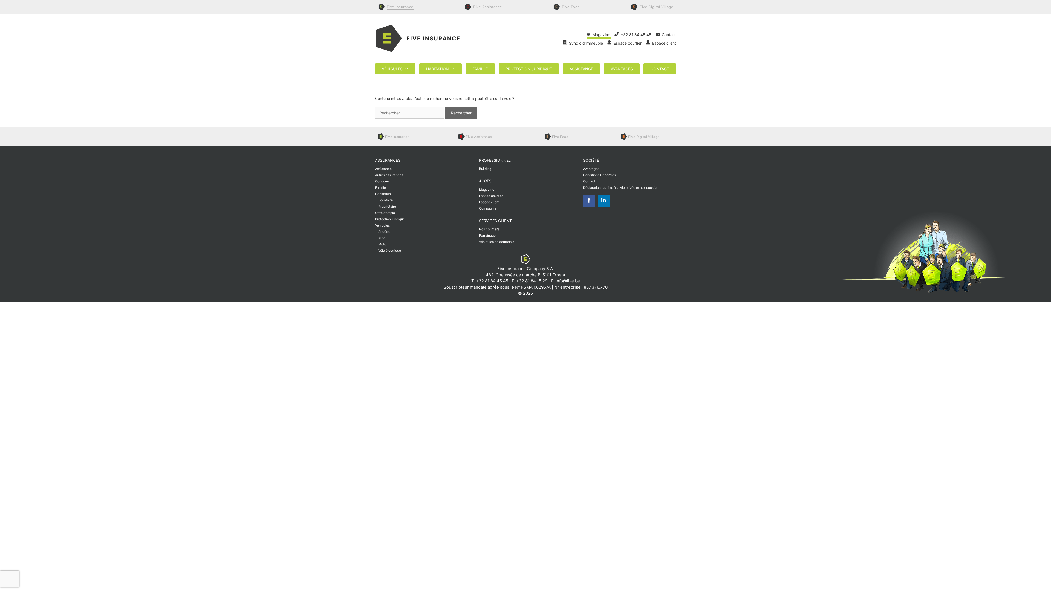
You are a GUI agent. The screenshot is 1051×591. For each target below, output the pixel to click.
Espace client (663, 43)
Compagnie (487, 208)
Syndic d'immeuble (585, 43)
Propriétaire (387, 206)
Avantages (622, 68)
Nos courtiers (489, 229)
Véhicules (392, 68)
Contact (668, 34)
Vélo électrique (389, 250)
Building (485, 169)
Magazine (600, 34)
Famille (480, 68)
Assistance (581, 68)
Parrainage (487, 235)
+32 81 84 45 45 (635, 34)
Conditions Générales (599, 175)
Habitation (437, 68)
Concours (382, 181)
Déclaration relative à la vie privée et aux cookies (620, 188)
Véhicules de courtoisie (496, 242)
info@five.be (568, 280)
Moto (382, 244)
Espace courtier (627, 43)
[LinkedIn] (604, 200)
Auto (381, 238)
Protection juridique (529, 68)
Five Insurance (433, 38)
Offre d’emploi (385, 213)
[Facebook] (589, 200)
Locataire (385, 200)
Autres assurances (389, 175)
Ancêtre (384, 232)
